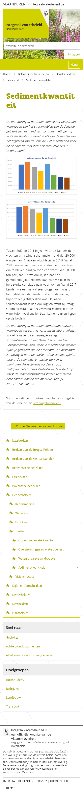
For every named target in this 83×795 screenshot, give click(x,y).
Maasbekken (20, 613)
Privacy (41, 781)
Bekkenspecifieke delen (33, 74)
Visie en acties (24, 577)
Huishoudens (15, 680)
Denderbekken (65, 74)
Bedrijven (12, 689)
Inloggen (74, 54)
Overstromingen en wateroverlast (40, 549)
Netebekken (19, 604)
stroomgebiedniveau (47, 403)
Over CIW (9, 781)
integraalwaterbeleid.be (47, 4)
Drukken (21, 522)
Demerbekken (21, 595)
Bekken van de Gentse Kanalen (32, 459)
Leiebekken (19, 477)
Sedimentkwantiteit (31, 567)
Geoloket (12, 637)
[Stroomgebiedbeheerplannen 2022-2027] (26, 23)
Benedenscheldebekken (27, 468)
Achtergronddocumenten (23, 646)
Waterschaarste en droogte (36, 558)
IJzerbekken (19, 440)
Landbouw (13, 697)
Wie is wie (22, 513)
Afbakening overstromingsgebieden (30, 655)
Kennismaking (24, 504)
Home (7, 74)
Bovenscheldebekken (25, 486)
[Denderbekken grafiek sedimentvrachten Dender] (41, 175)
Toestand (13, 80)
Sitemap (10, 788)
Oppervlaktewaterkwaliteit (36, 540)
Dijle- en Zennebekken (26, 586)
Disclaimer (25, 781)
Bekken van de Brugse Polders (32, 450)
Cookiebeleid (59, 781)
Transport (12, 706)
